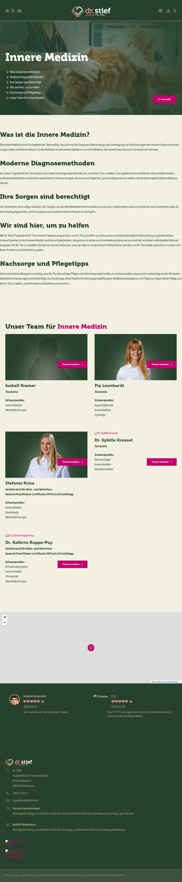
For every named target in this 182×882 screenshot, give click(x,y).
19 (123, 742)
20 (126, 742)
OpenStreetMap (171, 681)
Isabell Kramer (20, 385)
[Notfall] (168, 11)
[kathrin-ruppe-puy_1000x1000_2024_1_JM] (19, 535)
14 (105, 742)
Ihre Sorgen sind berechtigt (25, 82)
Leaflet (157, 681)
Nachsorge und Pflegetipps (25, 92)
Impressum (12, 875)
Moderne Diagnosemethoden (27, 77)
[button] (91, 647)
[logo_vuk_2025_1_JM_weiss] (18, 851)
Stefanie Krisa (19, 483)
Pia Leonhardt (109, 385)
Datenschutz (29, 875)
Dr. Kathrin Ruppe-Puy (28, 542)
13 (101, 742)
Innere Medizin (82, 326)
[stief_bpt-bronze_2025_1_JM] (18, 841)
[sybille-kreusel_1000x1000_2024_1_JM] (106, 433)
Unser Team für (27, 98)
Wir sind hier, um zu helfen (24, 87)
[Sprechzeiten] (13, 11)
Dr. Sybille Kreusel (114, 440)
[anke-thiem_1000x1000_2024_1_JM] (46, 335)
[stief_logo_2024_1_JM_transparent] (91, 8)
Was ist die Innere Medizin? (25, 72)
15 (109, 742)
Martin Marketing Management (105, 875)
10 (91, 742)
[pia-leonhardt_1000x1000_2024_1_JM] (136, 335)
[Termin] (160, 11)
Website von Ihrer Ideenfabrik (63, 875)
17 (116, 742)
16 (112, 742)
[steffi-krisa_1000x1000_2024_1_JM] (46, 433)
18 (119, 742)
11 (94, 742)
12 (98, 742)
